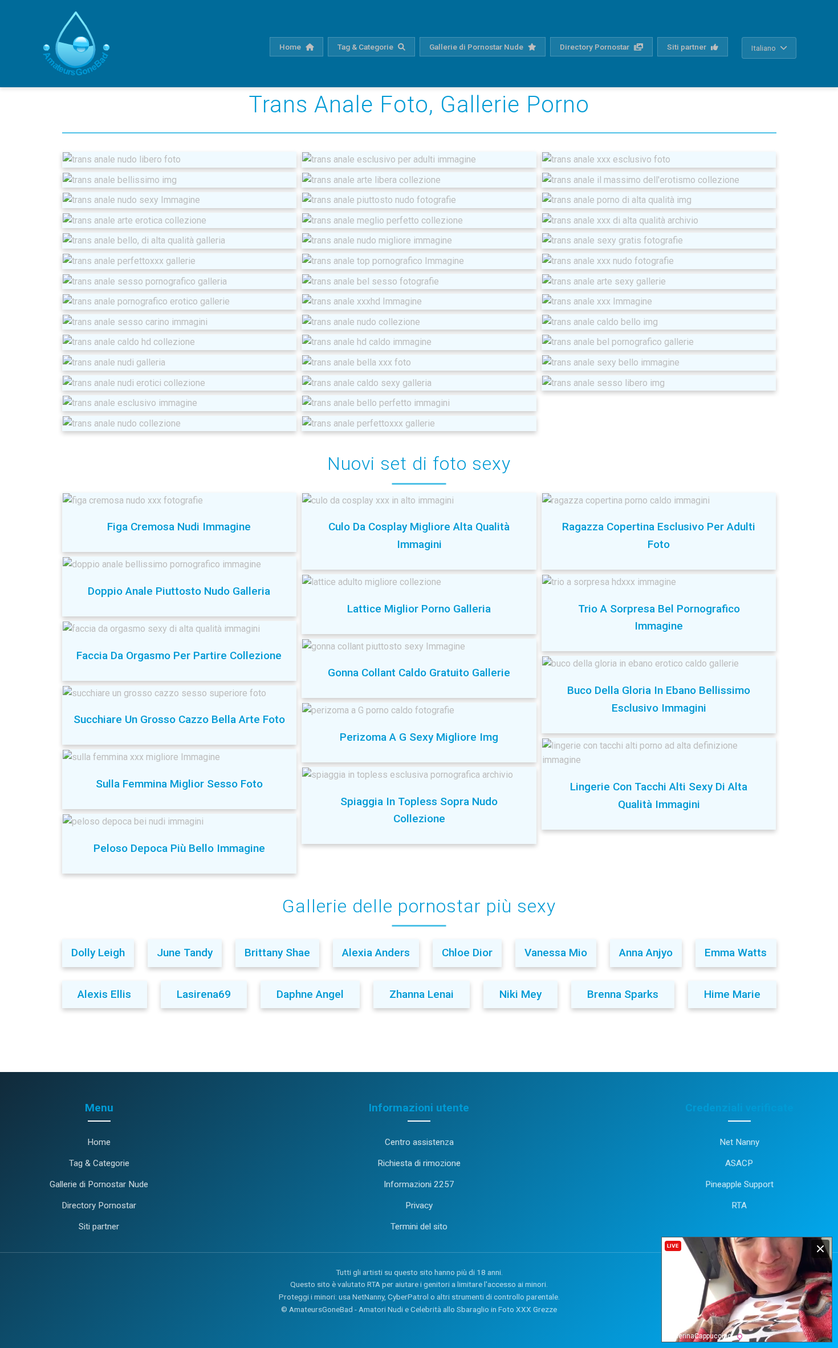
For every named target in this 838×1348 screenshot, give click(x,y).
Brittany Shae (277, 952)
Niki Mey (520, 994)
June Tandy (185, 952)
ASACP (739, 1163)
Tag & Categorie (366, 46)
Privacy (419, 1205)
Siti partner (687, 46)
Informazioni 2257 (419, 1184)
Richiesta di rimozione (419, 1163)
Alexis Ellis (104, 994)
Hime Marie (732, 994)
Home (291, 46)
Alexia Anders (376, 952)
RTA (739, 1205)
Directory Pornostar (595, 46)
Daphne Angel (310, 994)
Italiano (763, 47)
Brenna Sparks (622, 994)
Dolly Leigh (98, 952)
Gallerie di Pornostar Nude (477, 46)
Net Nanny (739, 1142)
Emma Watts (736, 952)
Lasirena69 (204, 994)
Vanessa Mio (555, 952)
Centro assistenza (419, 1142)
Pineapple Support (739, 1184)
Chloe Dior (467, 952)
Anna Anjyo (646, 952)
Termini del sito (419, 1226)
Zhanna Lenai (421, 994)
